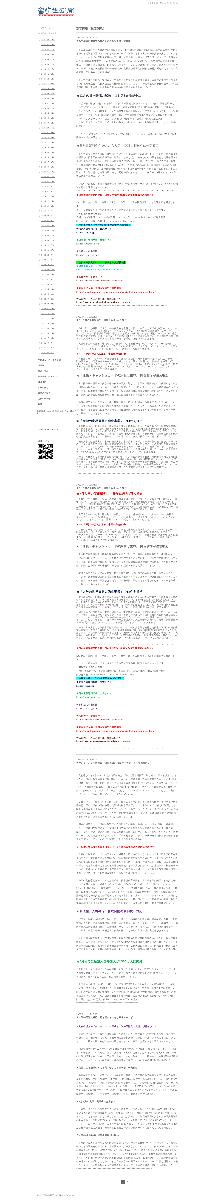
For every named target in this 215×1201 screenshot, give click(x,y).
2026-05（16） (48, 54)
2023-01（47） (48, 250)
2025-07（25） (48, 103)
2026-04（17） (48, 59)
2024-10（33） (48, 147)
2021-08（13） (48, 333)
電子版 (41, 365)
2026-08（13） (48, 40)
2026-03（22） (48, 64)
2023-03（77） (48, 240)
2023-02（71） (48, 245)
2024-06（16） (48, 167)
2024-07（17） (48, 162)
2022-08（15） (48, 274)
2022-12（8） (47, 255)
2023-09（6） (47, 211)
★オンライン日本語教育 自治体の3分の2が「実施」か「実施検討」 (113, 763)
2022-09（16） (48, 270)
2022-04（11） (48, 294)
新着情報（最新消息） (48, 33)
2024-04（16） (48, 177)
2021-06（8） (47, 343)
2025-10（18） (48, 89)
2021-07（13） (48, 338)
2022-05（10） (48, 289)
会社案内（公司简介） (48, 376)
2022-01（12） (48, 309)
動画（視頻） (44, 371)
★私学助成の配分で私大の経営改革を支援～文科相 (103, 41)
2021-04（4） (47, 353)
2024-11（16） (48, 142)
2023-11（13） (48, 201)
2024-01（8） (47, 191)
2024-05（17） (48, 172)
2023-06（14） (48, 226)
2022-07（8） (47, 279)
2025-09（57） (48, 93)
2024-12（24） (48, 137)
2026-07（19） (48, 45)
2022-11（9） (47, 260)
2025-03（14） (48, 123)
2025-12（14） (48, 79)
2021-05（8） (47, 348)
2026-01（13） (48, 74)
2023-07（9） (47, 221)
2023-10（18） (48, 206)
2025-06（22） (48, 108)
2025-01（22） (48, 133)
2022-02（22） (48, 304)
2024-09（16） (48, 152)
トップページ (44, 28)
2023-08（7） (47, 216)
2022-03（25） (48, 299)
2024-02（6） (47, 186)
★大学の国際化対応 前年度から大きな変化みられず (104, 1017)
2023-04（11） (48, 235)
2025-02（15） (48, 128)
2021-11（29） (48, 318)
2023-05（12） (48, 230)
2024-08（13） (48, 157)
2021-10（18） (48, 323)
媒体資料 (42, 382)
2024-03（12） (48, 182)
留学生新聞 (49, 1195)
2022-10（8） (47, 265)
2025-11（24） (48, 84)
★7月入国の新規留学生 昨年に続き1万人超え (101, 320)
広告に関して (44, 387)
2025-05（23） (48, 113)
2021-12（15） (48, 314)
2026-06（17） (48, 49)
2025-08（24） (48, 98)
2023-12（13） (48, 196)
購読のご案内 (44, 393)
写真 (40, 404)
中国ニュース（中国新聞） (50, 360)
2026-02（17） (48, 69)
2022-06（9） (47, 284)
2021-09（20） (48, 328)
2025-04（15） (48, 118)
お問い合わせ (44, 398)
